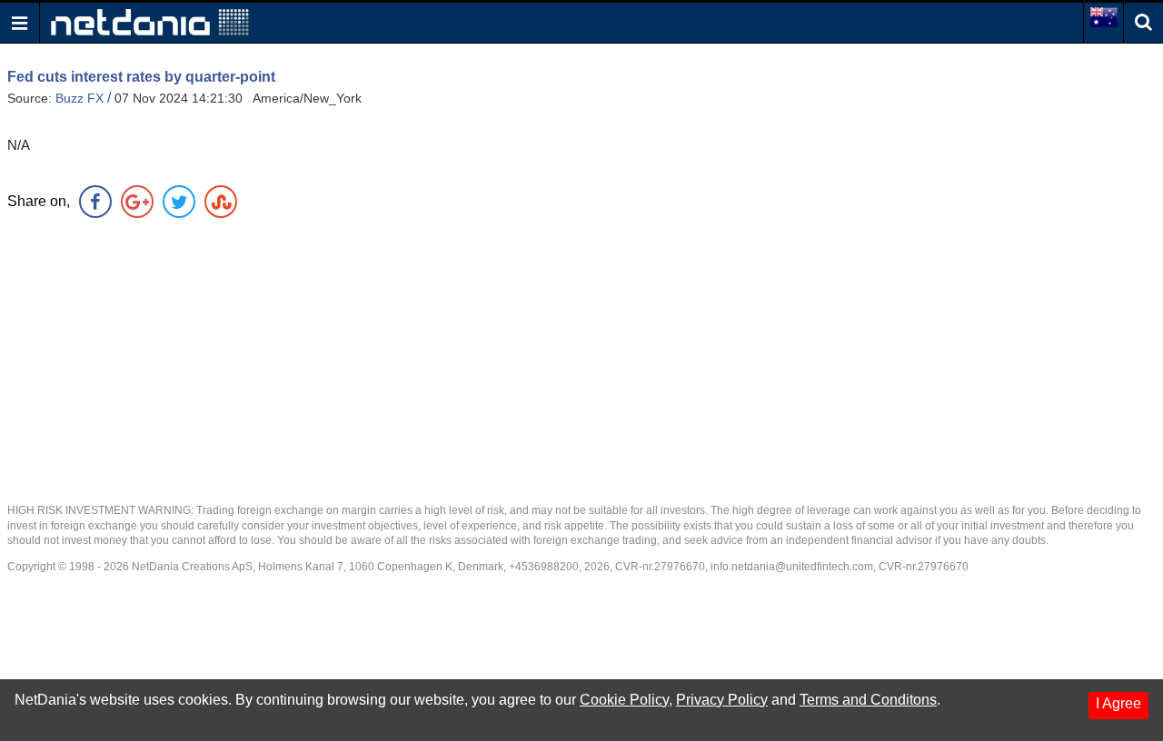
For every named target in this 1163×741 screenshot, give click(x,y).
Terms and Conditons (868, 699)
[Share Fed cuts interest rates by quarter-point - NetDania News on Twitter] (179, 201)
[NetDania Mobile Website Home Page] (150, 21)
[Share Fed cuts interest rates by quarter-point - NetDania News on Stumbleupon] (220, 201)
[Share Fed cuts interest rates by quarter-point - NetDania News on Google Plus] (137, 201)
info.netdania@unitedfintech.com (792, 566)
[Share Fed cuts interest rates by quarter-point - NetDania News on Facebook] (95, 201)
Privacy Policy (722, 699)
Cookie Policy (624, 699)
